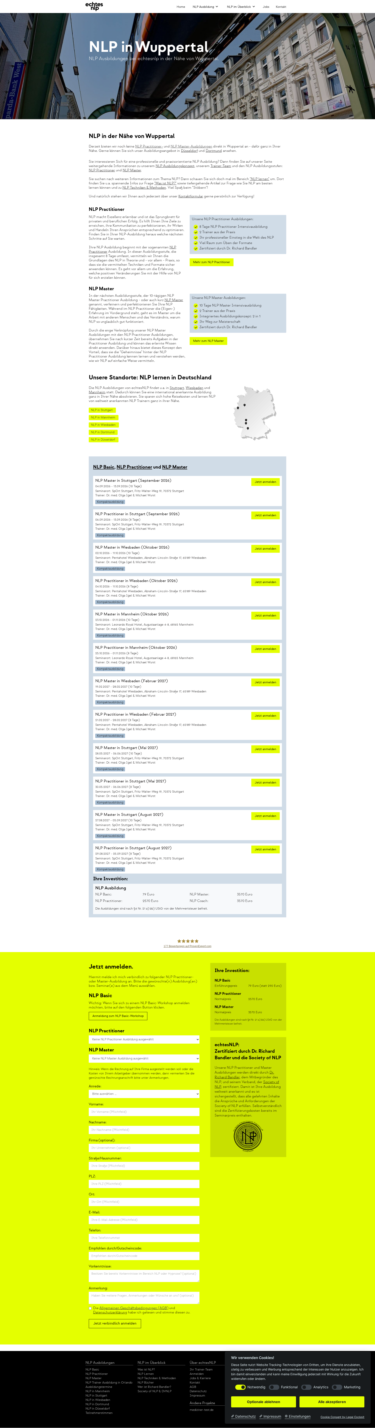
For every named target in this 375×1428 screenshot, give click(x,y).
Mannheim (97, 392)
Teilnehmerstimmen (99, 1413)
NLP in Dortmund (97, 1404)
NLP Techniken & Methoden (144, 188)
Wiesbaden (194, 388)
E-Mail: (94, 1212)
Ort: (92, 1194)
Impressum (197, 1395)
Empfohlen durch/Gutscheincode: (115, 1248)
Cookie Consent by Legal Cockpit (342, 1417)
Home (181, 7)
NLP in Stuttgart (96, 1395)
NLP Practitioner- (149, 146)
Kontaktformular (190, 196)
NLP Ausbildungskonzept (175, 166)
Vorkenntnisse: (100, 1266)
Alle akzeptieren (332, 1402)
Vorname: (96, 1104)
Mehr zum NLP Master (208, 341)
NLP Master (132, 170)
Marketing (352, 1387)
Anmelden (197, 1374)
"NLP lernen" (259, 179)
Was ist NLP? (146, 1369)
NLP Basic (103, 467)
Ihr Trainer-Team (201, 1369)
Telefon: (95, 1230)
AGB (193, 1387)
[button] (205, 6)
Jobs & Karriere (200, 1378)
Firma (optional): (102, 1140)
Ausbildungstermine (99, 1387)
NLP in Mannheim (98, 1391)
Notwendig (256, 1387)
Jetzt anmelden (265, 482)
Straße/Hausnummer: (105, 1158)
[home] (94, 6)
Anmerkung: (98, 1288)
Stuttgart (177, 388)
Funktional (289, 1387)
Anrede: (95, 1086)
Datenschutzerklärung (110, 1312)
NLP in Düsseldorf (98, 1408)
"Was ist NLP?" (165, 183)
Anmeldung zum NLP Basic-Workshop (118, 1016)
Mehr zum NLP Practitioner (211, 262)
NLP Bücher (146, 1382)
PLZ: (92, 1176)
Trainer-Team (221, 166)
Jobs (266, 7)
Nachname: (98, 1122)
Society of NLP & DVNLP (154, 1391)
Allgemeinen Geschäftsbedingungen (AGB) (133, 1308)
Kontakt (281, 7)
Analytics (320, 1387)
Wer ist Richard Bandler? (154, 1387)
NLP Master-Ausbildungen (191, 146)
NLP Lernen (146, 1374)
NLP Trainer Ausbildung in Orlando (109, 1382)
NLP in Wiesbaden (98, 1400)
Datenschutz (198, 1391)
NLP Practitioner (102, 170)
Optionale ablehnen (263, 1402)
